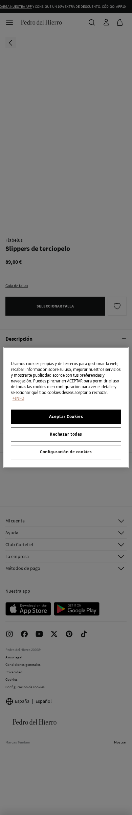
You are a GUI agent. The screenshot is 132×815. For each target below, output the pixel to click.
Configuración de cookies (66, 452)
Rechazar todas (66, 434)
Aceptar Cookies (66, 416)
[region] (66, 407)
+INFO (18, 398)
